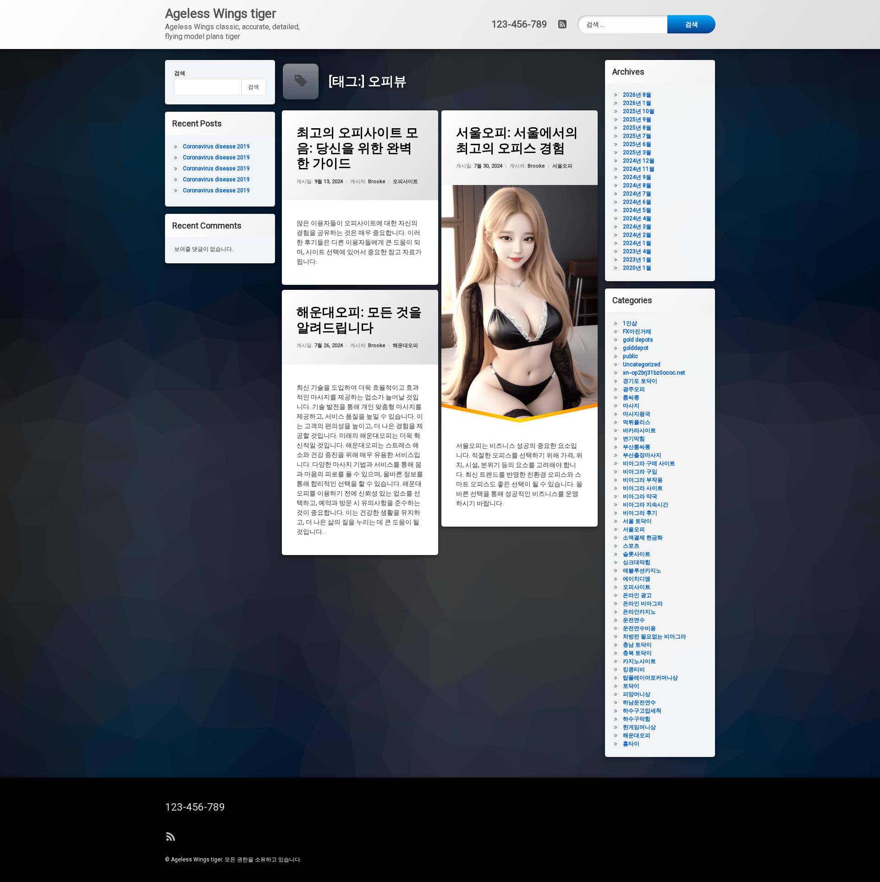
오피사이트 (405, 182)
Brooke (376, 182)
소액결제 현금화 (643, 537)
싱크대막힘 (636, 562)
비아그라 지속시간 (645, 504)
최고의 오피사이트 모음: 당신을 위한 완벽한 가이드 (357, 148)
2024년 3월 (637, 226)
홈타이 (631, 743)
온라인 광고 (637, 595)
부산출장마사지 (642, 455)
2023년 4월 (637, 251)
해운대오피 (405, 345)
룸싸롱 (631, 397)
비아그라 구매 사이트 (649, 463)
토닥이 (631, 686)
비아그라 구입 (640, 471)
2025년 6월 (637, 144)
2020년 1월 (637, 268)
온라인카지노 (639, 612)
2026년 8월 (637, 95)
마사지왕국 (636, 414)
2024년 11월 (638, 169)
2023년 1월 (637, 259)
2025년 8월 (637, 128)
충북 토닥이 (637, 653)
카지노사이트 (639, 661)
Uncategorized (641, 364)
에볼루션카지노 (642, 570)
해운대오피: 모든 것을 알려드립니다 (359, 320)
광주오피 (634, 389)
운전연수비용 (639, 628)
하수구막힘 (636, 719)
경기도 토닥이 (640, 381)
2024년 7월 (637, 194)
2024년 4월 (637, 218)
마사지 (631, 406)
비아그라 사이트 (643, 488)
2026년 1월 (637, 103)
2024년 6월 (637, 202)
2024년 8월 (637, 185)
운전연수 (634, 620)
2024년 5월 (637, 210)
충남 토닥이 (637, 645)
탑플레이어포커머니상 (650, 678)
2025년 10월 (638, 111)
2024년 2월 (637, 235)
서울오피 (562, 166)
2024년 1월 (637, 243)
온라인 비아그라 (643, 603)
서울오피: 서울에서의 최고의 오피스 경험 (517, 140)
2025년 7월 (637, 136)
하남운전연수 (639, 702)
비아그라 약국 (640, 496)
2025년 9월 (637, 119)
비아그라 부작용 (643, 480)
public (630, 356)
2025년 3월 (637, 152)
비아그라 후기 (640, 513)
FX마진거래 (637, 331)
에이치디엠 (636, 579)
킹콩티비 (634, 669)
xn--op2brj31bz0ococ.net (654, 373)
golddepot (636, 348)
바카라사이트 (639, 430)
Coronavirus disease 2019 (216, 146)
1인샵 (630, 323)
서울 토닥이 (637, 521)
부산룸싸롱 (636, 447)
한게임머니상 (639, 727)
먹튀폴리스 (636, 422)
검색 (179, 73)
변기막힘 (634, 439)
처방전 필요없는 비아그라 (654, 636)
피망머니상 (636, 694)
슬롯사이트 (636, 554)
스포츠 (631, 546)
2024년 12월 (638, 161)
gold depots (638, 340)
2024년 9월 (637, 177)
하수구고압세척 (642, 711)
